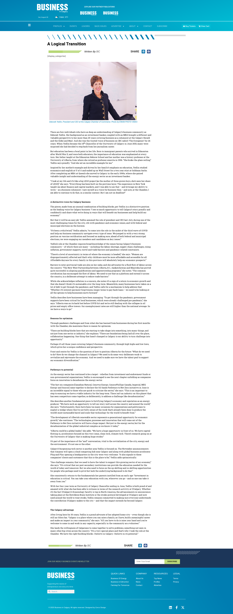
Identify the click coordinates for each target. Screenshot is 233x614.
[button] (143, 51)
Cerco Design (100, 607)
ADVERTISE (116, 26)
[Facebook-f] (176, 607)
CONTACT (147, 26)
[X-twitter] (182, 607)
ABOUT (132, 26)
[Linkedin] (170, 607)
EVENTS (73, 26)
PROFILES (57, 26)
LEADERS (86, 26)
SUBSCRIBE (162, 26)
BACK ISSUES (101, 26)
